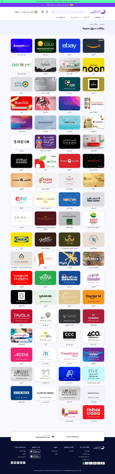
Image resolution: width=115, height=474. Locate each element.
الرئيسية (102, 24)
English (17, 12)
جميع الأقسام (98, 17)
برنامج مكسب (60, 17)
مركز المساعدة (55, 451)
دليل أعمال (71, 451)
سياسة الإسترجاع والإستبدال (84, 457)
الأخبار (56, 454)
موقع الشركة (87, 451)
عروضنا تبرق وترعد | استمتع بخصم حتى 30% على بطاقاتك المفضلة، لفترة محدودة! (57, 1)
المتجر (85, 17)
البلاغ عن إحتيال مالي (22, 457)
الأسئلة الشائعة (23, 451)
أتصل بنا (24, 454)
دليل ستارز (73, 17)
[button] (46, 12)
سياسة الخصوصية (85, 459)
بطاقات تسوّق (93, 24)
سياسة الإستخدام (86, 454)
